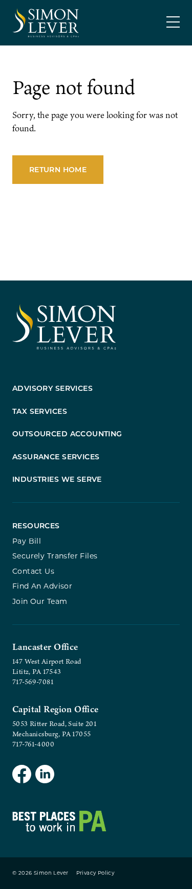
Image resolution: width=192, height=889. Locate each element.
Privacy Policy (95, 873)
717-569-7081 (32, 681)
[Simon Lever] (64, 347)
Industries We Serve (57, 479)
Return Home (58, 169)
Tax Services (39, 411)
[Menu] (173, 22)
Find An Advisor (42, 586)
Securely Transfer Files (55, 555)
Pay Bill (26, 541)
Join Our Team (39, 601)
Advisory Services (52, 388)
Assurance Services (56, 456)
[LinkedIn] (44, 775)
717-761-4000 (33, 743)
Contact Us (33, 571)
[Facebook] (21, 775)
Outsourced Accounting (67, 433)
